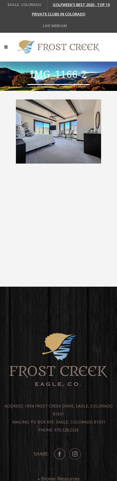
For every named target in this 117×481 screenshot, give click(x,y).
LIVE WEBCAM (55, 25)
